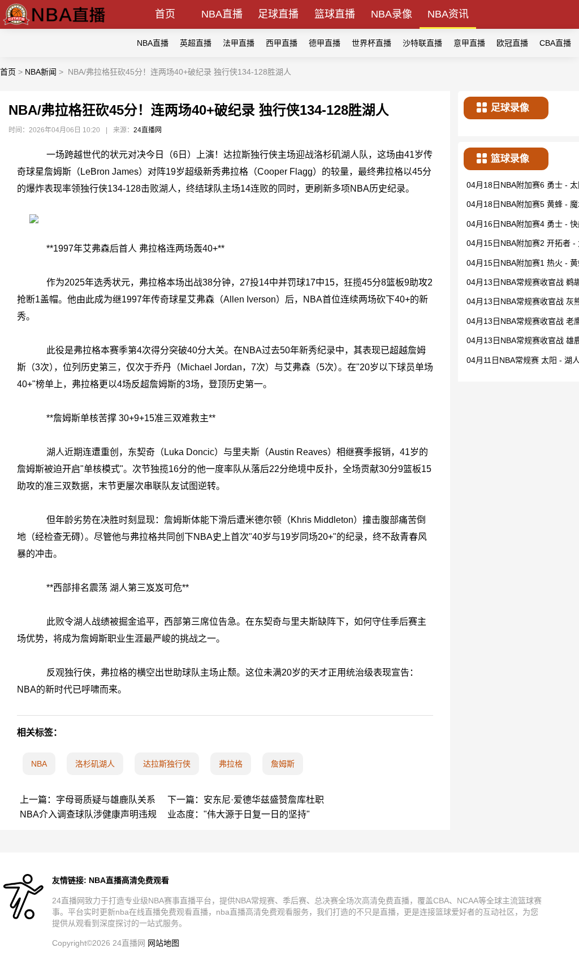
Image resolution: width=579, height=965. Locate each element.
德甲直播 (324, 42)
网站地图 (163, 942)
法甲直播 (238, 42)
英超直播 (195, 42)
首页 (165, 14)
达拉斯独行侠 (167, 763)
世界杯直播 (371, 42)
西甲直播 (281, 42)
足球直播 (278, 14)
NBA (39, 763)
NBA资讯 (448, 14)
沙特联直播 (422, 42)
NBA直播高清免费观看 (129, 880)
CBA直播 (555, 42)
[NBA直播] (54, 26)
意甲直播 (469, 42)
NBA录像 (391, 14)
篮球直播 (334, 14)
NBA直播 (222, 14)
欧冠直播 (512, 42)
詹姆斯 (283, 763)
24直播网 (147, 130)
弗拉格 (231, 763)
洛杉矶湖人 (95, 763)
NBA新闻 (41, 71)
